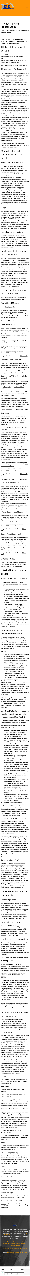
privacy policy (7, 387)
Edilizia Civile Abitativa (14, 1243)
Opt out (3, 475)
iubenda (3, 1204)
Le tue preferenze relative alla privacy (12, 1270)
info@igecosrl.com (18, 1235)
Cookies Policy (15, 1248)
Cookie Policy (18, 566)
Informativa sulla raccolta (10, 1274)
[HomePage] (7, 9)
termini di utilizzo (19, 387)
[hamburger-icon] (26, 7)
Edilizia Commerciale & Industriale (12, 1241)
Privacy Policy (24, 356)
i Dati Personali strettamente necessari (15, 1206)
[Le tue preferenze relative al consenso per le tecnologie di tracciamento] (2, 1273)
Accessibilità (23, 1248)
